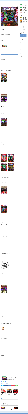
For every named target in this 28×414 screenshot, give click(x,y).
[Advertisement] (24, 73)
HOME (3, 0)
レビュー (21, 60)
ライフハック (21, 63)
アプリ (21, 46)
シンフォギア (4, 383)
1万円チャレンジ (7, 383)
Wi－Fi (21, 45)
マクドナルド (21, 52)
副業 (20, 42)
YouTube (12, 0)
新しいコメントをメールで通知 (5, 403)
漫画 (7, 0)
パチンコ (21, 57)
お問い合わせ (25, 0)
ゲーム (16, 0)
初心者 (1, 383)
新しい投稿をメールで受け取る (5, 404)
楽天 (20, 49)
